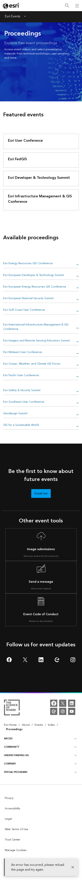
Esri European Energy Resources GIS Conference (34, 287)
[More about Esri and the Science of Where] (12, 708)
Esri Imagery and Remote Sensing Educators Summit (36, 340)
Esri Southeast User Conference (23, 402)
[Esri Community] (53, 711)
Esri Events (12, 16)
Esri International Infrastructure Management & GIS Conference (35, 326)
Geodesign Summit (15, 413)
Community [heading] (11, 747)
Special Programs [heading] (15, 772)
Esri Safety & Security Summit (21, 390)
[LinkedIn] (71, 703)
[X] (62, 703)
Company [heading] (10, 764)
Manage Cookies (16, 850)
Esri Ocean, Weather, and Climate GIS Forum (31, 364)
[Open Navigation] (77, 5)
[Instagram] (62, 711)
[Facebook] (53, 703)
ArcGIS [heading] (8, 739)
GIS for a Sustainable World (21, 425)
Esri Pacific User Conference (21, 375)
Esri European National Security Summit (28, 298)
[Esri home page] (11, 6)
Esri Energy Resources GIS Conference (28, 263)
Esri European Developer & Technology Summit (33, 275)
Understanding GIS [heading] (16, 755)
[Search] (67, 5)
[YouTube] (71, 711)
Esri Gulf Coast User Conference (24, 310)
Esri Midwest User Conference (22, 352)
